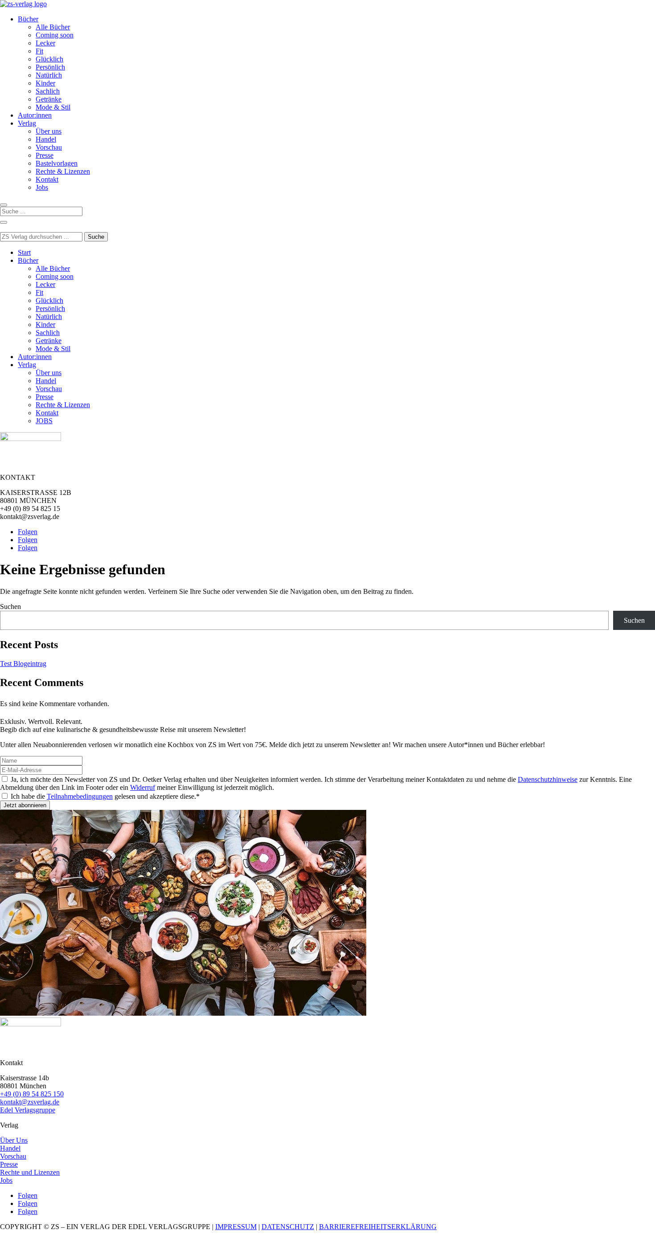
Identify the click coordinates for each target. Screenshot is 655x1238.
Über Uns (14, 1140)
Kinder (45, 83)
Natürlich (49, 75)
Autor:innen (35, 115)
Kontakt (47, 179)
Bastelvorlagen (57, 163)
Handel (46, 139)
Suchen (10, 606)
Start (24, 252)
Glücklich (49, 59)
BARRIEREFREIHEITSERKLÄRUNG (378, 1226)
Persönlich (50, 67)
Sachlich (48, 91)
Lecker (45, 43)
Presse (44, 155)
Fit (39, 51)
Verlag (27, 123)
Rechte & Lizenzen (63, 171)
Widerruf (142, 787)
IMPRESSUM (236, 1226)
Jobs (42, 187)
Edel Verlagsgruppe (27, 1110)
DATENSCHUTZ (288, 1226)
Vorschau (49, 147)
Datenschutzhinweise (547, 779)
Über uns (48, 131)
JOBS (44, 421)
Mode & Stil (53, 107)
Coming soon (55, 35)
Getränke (48, 99)
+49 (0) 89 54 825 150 (32, 1094)
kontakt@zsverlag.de (29, 1102)
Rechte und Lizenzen (30, 1172)
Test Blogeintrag (23, 663)
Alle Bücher (53, 27)
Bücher (28, 19)
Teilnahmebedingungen (80, 796)
